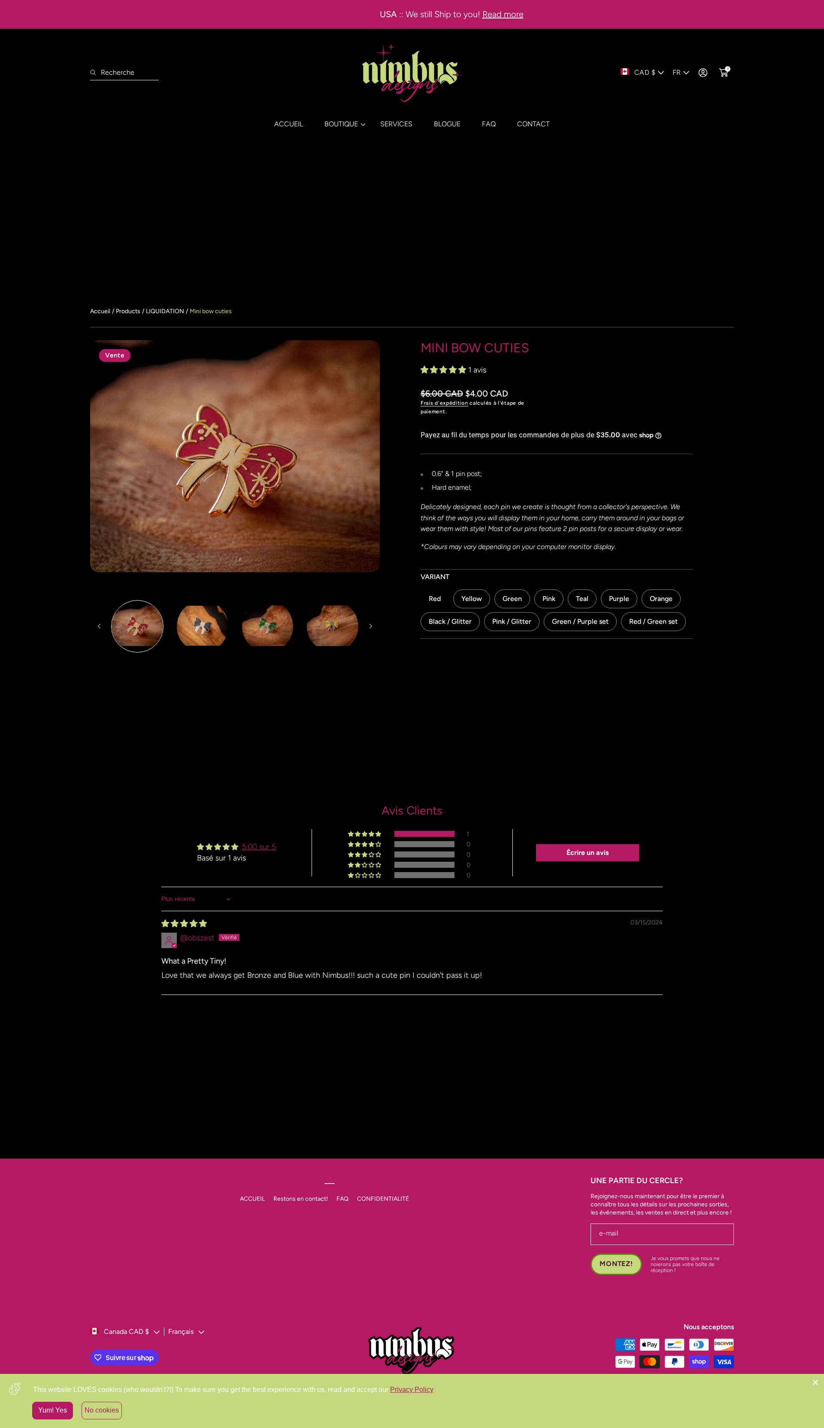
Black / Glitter (450, 621)
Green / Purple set (580, 621)
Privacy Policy (411, 1389)
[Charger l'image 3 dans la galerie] (268, 626)
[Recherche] (95, 72)
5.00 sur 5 (259, 846)
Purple (619, 599)
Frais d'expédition (444, 403)
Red (435, 599)
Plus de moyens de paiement (556, 756)
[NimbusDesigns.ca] (412, 73)
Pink (548, 599)
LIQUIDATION (165, 311)
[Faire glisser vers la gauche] (99, 626)
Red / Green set (653, 621)
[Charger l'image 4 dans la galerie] (332, 626)
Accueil (100, 311)
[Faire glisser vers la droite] (370, 626)
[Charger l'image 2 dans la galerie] (202, 626)
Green (512, 599)
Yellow (471, 599)
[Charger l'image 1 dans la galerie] (137, 626)
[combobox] (124, 72)
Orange (661, 599)
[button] (444, 370)
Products (128, 311)
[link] (342, 124)
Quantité (434, 680)
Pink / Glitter (511, 621)
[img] (184, 923)
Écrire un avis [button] (587, 852)
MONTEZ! (616, 1264)
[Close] (815, 1382)
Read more (463, 14)
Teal (582, 599)
